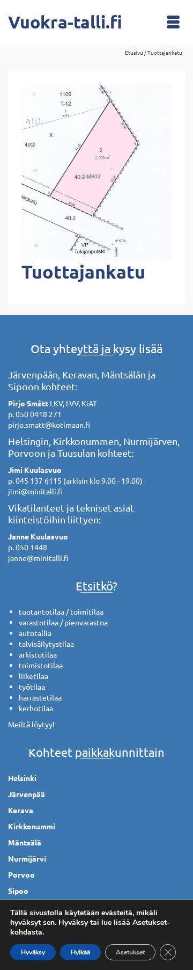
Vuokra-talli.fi (65, 22)
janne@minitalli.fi (38, 558)
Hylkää (80, 952)
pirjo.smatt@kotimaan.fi (49, 424)
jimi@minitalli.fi (35, 491)
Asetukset (130, 952)
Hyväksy (33, 952)
